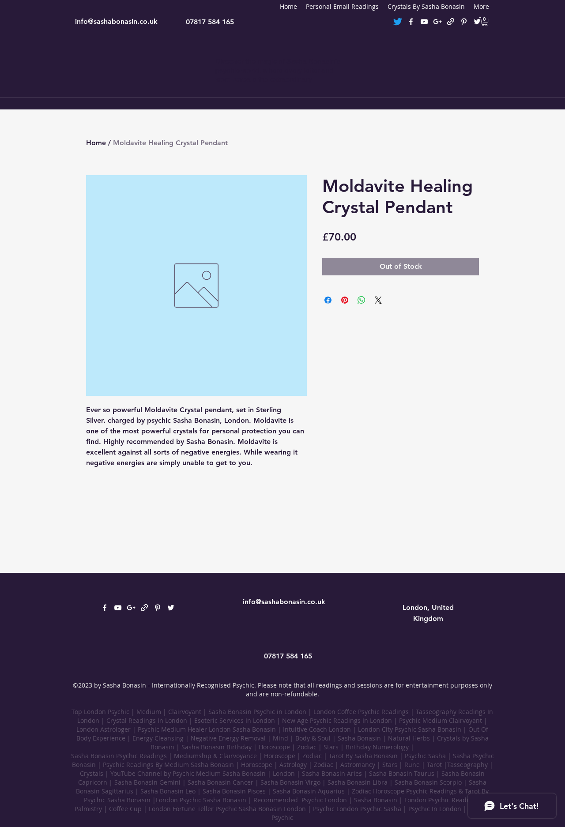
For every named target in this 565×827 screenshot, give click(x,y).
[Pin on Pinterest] (344, 300)
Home (96, 143)
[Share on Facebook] (328, 300)
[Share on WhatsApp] (361, 300)
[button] (484, 21)
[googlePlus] (437, 21)
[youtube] (424, 21)
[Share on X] (378, 300)
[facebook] (411, 21)
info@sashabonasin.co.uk (116, 21)
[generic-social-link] (450, 21)
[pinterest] (464, 21)
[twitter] (477, 21)
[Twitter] (397, 21)
